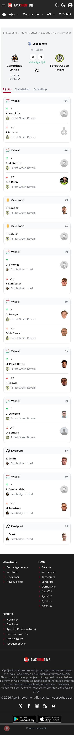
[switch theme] (63, 5)
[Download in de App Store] (49, 719)
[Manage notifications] (6, 728)
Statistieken (22, 89)
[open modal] (70, 5)
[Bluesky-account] (53, 706)
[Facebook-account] (29, 706)
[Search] (57, 5)
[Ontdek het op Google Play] (24, 719)
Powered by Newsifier (37, 728)
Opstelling (40, 89)
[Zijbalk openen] (3, 5)
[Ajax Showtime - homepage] (20, 5)
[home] (4, 14)
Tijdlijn (7, 89)
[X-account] (20, 706)
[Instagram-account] (37, 706)
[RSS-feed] (45, 706)
